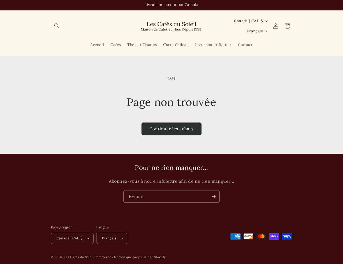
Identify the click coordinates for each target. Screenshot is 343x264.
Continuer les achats (171, 128)
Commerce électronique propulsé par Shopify (130, 257)
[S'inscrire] (213, 196)
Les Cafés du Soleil (79, 257)
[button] (57, 26)
